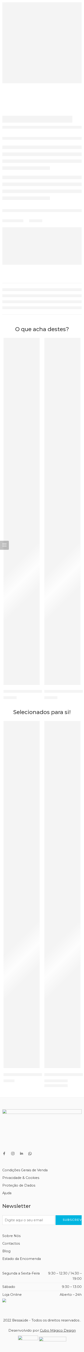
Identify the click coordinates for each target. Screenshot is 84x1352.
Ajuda (6, 1193)
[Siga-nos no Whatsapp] (30, 1154)
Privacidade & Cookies (20, 1178)
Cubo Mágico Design (58, 1330)
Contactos (11, 1243)
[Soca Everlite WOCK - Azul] (62, 511)
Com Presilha (54, 1086)
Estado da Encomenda (21, 1259)
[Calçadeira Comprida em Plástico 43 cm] (22, 894)
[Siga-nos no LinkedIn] (21, 1153)
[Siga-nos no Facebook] (4, 1153)
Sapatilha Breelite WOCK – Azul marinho (40, 691)
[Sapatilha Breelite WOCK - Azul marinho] (22, 511)
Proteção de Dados (18, 1185)
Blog (6, 1251)
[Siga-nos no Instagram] (13, 1153)
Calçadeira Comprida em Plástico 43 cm (40, 1074)
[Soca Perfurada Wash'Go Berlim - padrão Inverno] (62, 894)
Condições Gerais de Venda (25, 1170)
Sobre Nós (11, 1236)
